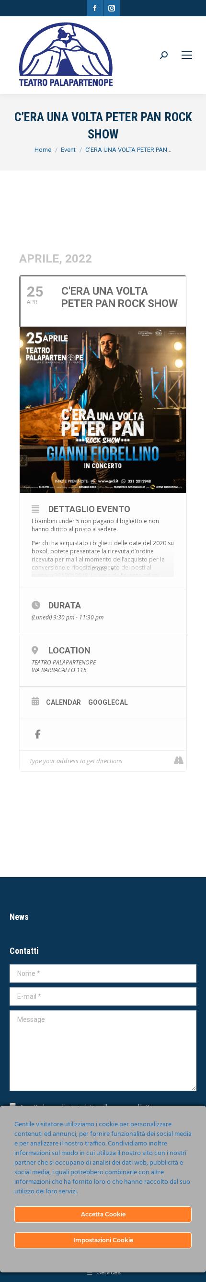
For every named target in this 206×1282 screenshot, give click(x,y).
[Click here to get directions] (178, 761)
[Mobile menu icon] (186, 55)
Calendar (63, 702)
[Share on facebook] (37, 734)
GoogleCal (108, 702)
